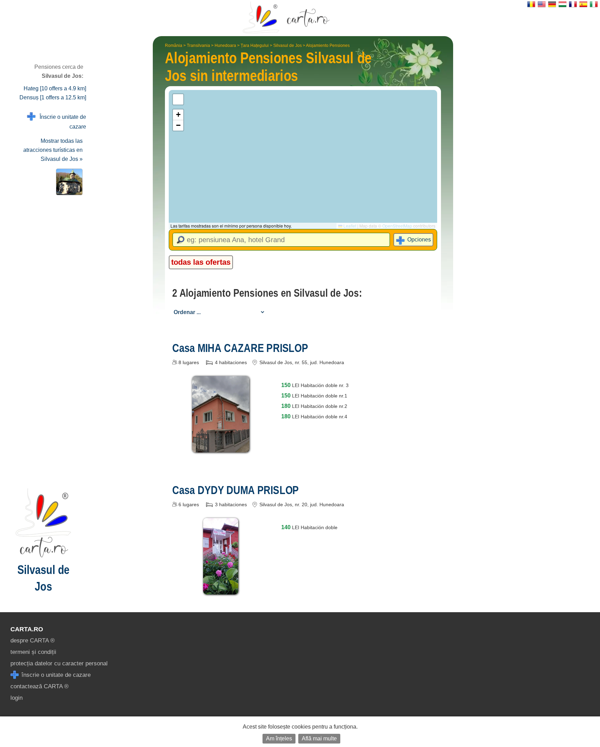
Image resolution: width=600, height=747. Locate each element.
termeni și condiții (33, 652)
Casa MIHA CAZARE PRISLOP (240, 347)
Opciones (419, 240)
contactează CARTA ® (39, 686)
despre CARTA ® (32, 640)
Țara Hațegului (255, 45)
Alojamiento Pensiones (328, 45)
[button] (178, 114)
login (16, 698)
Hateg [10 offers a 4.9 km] (55, 88)
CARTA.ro (26, 629)
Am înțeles (279, 738)
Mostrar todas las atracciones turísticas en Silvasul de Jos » (53, 150)
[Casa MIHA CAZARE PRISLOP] (220, 447)
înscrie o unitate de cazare (55, 675)
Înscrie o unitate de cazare (60, 122)
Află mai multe (319, 738)
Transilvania (198, 45)
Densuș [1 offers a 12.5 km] (52, 97)
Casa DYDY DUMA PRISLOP (235, 489)
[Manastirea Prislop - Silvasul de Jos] (67, 182)
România (173, 45)
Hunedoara (225, 45)
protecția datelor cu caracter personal (59, 663)
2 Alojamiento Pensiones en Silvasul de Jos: (267, 293)
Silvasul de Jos (287, 45)
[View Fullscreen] (178, 99)
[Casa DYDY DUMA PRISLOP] (220, 589)
